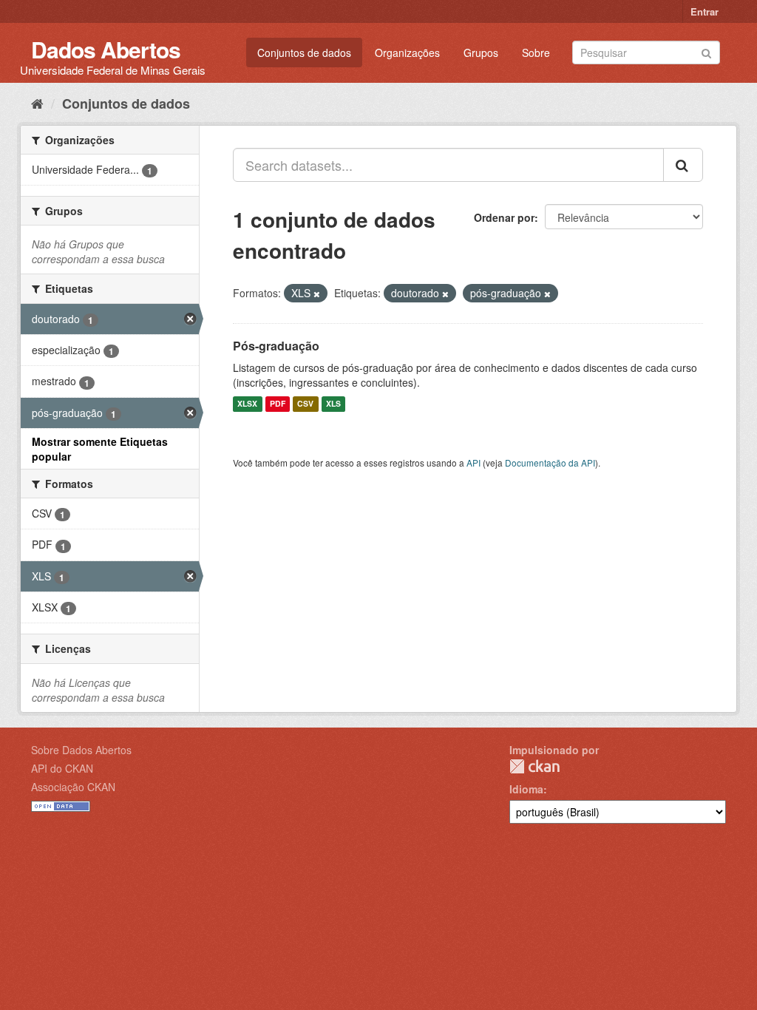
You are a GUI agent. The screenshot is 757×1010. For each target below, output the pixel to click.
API (473, 462)
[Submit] (706, 51)
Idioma (526, 789)
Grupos (481, 52)
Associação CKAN (73, 786)
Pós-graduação (276, 345)
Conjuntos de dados (304, 52)
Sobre (536, 52)
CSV (305, 404)
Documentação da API (550, 462)
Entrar (704, 11)
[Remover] (316, 293)
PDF (277, 404)
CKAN (534, 766)
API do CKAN (62, 768)
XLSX (247, 404)
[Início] (37, 102)
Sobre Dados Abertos (81, 749)
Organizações (407, 52)
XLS (333, 404)
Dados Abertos (105, 49)
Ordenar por (504, 217)
